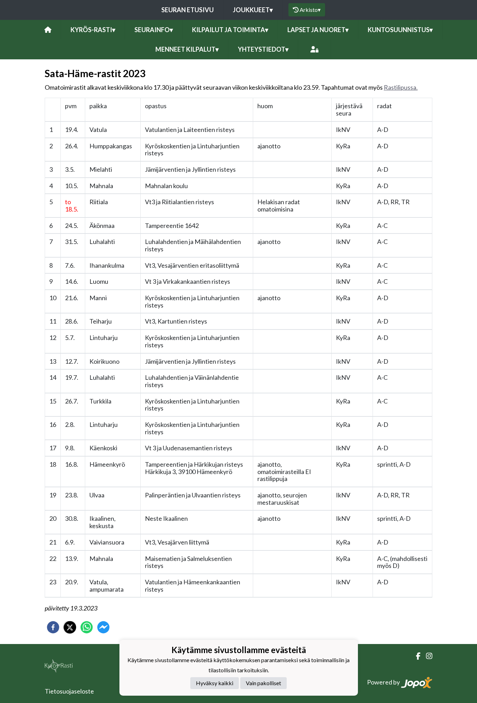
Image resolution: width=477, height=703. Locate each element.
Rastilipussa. (401, 87)
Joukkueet (253, 10)
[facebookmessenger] (103, 627)
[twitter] (70, 627)
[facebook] (53, 627)
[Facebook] (415, 656)
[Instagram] (426, 656)
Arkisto (310, 9)
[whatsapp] (86, 627)
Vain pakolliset (263, 683)
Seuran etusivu (187, 10)
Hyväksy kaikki (214, 683)
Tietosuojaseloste (69, 691)
